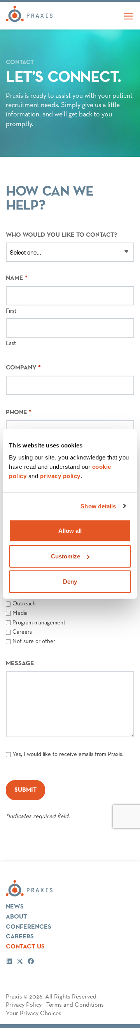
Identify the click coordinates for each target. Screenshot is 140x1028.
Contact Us (25, 946)
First (11, 311)
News (15, 906)
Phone (19, 412)
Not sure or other (33, 641)
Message (20, 663)
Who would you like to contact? (61, 235)
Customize (65, 556)
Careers (22, 632)
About (16, 917)
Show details (98, 506)
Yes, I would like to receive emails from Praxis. (67, 754)
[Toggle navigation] (128, 16)
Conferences (28, 927)
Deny (70, 581)
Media (20, 613)
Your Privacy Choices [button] (33, 1014)
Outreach (24, 604)
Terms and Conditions (75, 1005)
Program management (38, 623)
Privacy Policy (24, 1005)
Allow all (70, 530)
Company (23, 368)
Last (11, 343)
